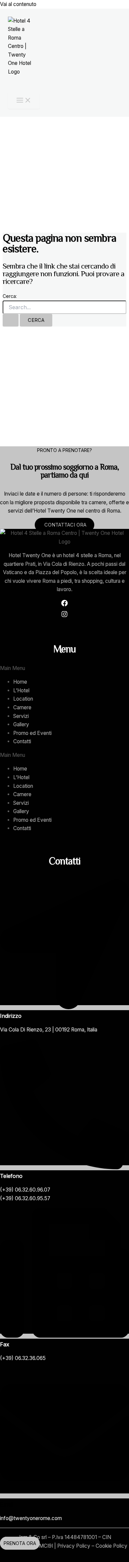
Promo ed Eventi (32, 733)
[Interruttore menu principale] (24, 100)
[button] (64, 668)
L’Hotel (21, 690)
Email (6, 1504)
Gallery (21, 724)
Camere (22, 707)
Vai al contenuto (18, 4)
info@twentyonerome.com (31, 1518)
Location (23, 699)
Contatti (22, 741)
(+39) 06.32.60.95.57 (25, 1198)
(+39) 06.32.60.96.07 (25, 1190)
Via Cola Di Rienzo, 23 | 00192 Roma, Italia (48, 1029)
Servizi (21, 716)
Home (20, 682)
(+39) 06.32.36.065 (23, 1358)
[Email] (64, 1495)
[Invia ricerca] (11, 320)
